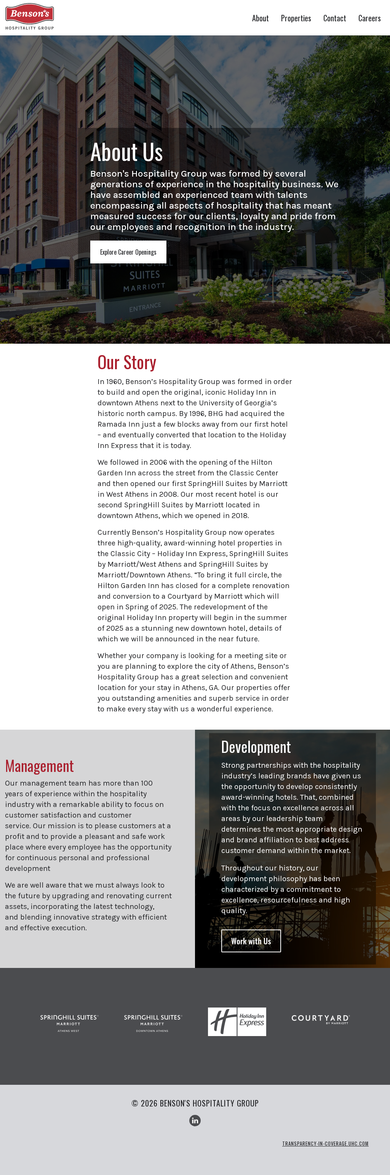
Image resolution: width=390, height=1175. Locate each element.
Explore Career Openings (128, 252)
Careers (369, 18)
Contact (334, 18)
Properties (296, 18)
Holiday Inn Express (237, 1026)
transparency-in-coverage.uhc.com (325, 1143)
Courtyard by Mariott (321, 1026)
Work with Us (251, 941)
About (260, 18)
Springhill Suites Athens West (69, 1026)
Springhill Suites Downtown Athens (153, 1026)
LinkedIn (195, 1120)
